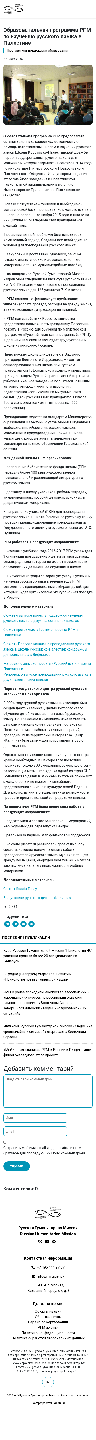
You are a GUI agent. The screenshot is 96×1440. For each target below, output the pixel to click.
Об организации (48, 1311)
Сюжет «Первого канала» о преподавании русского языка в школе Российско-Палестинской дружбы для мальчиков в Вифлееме (46, 649)
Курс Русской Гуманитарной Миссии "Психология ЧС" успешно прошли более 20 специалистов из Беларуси (47, 955)
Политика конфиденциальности (48, 1333)
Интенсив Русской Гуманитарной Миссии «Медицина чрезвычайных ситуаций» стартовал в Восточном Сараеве (47, 1031)
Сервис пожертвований (48, 1322)
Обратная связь (48, 1317)
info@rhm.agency (50, 1276)
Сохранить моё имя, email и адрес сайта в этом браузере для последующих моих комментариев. (44, 1150)
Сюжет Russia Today (20, 889)
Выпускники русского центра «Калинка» (37, 898)
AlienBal (59, 1403)
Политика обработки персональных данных (48, 1338)
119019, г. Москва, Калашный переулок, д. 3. (48, 1288)
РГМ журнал (48, 1327)
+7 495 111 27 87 (51, 1267)
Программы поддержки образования (38, 50)
